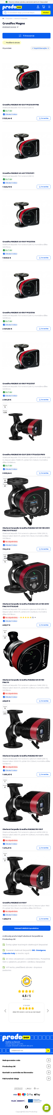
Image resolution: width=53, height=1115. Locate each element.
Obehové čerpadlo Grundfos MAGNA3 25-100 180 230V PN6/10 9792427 (26, 529)
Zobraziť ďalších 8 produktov (26, 928)
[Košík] (43, 6)
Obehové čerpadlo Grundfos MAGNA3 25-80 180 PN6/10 (23, 681)
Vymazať (39, 12)
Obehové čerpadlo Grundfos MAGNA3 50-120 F (22, 756)
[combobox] (40, 48)
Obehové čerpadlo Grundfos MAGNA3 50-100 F (22, 829)
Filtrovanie (28, 35)
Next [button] (48, 1010)
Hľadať (46, 13)
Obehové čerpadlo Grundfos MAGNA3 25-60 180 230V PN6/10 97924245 (25, 605)
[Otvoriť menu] (49, 6)
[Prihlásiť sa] (37, 6)
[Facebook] (26, 1107)
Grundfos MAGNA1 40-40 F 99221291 (18, 173)
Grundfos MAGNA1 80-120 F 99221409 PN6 (20, 104)
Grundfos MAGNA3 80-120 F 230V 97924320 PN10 (23, 454)
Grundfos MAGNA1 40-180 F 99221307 (18, 383)
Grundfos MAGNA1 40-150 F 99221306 (18, 312)
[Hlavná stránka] (3, 18)
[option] (26, 1013)
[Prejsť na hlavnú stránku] (12, 7)
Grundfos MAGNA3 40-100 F (14, 902)
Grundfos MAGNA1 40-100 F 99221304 (18, 241)
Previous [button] (5, 1010)
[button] (26, 1060)
